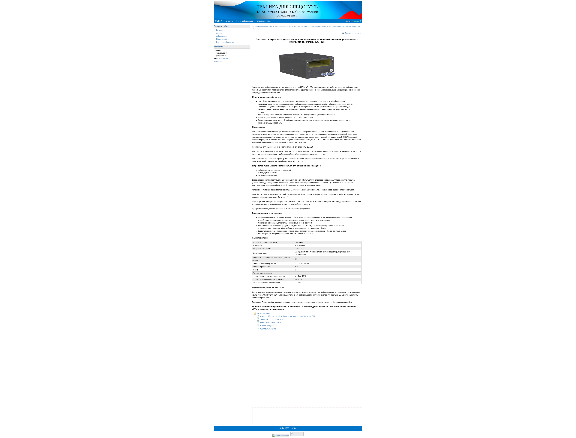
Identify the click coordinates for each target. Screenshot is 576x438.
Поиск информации (244, 21)
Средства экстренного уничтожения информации (302, 26)
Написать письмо (263, 21)
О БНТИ (218, 21)
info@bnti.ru (223, 58)
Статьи (219, 33)
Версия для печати (353, 33)
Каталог (219, 30)
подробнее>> (219, 61)
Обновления (221, 36)
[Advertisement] (307, 416)
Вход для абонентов (225, 42)
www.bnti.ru (271, 329)
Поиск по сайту (222, 39)
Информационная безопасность (271, 26)
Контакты (229, 21)
